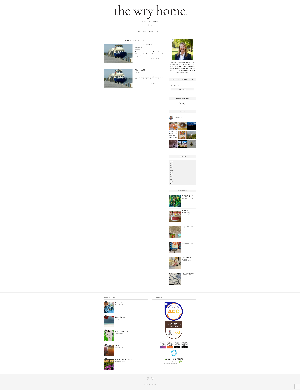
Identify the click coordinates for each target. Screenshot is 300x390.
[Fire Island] (118, 78)
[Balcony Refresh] (109, 307)
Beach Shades (120, 317)
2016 (171, 179)
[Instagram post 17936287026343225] (182, 126)
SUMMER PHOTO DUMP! (123, 359)
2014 (171, 183)
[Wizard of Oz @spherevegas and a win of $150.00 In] (173, 144)
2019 (171, 172)
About (144, 31)
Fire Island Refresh (144, 45)
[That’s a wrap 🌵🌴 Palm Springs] (191, 135)
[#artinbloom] (182, 135)
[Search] (162, 31)
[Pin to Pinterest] (156, 59)
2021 (171, 168)
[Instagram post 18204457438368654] (173, 126)
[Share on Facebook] (153, 59)
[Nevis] (109, 350)
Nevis (117, 345)
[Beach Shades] (109, 321)
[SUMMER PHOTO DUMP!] (109, 364)
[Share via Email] (158, 59)
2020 (171, 170)
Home (138, 31)
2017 (171, 177)
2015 (171, 181)
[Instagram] (148, 25)
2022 (171, 165)
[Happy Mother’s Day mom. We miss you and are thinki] (173, 135)
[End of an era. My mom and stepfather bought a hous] (191, 144)
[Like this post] (151, 59)
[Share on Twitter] (155, 59)
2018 (171, 174)
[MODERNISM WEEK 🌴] (182, 144)
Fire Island (140, 70)
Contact (158, 31)
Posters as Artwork (121, 331)
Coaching (150, 31)
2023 (171, 163)
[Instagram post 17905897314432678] (191, 126)
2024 (171, 161)
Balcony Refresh (120, 303)
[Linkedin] (151, 25)
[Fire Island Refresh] (118, 53)
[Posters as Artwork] (109, 335)
